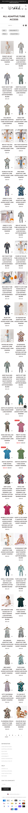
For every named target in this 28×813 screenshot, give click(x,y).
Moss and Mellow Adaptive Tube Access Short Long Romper (7, 437)
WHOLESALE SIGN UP (6, 761)
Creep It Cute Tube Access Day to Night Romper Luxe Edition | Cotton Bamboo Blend (21, 291)
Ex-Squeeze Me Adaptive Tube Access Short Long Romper (20, 320)
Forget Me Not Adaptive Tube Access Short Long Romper (7, 59)
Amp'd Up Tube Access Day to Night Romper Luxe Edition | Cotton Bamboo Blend (20, 380)
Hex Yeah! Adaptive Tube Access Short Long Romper (20, 146)
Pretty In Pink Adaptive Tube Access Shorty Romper (21, 437)
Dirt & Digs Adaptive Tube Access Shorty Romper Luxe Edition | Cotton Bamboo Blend (7, 491)
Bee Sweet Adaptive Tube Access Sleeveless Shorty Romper (7, 670)
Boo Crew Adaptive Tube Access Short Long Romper (20, 174)
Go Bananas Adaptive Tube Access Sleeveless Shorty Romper (7, 551)
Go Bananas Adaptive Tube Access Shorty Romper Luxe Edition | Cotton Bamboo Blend (20, 349)
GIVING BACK (4, 754)
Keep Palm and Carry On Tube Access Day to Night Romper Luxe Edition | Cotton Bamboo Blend (7, 381)
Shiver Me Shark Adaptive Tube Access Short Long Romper (7, 347)
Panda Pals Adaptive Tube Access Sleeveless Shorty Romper (21, 643)
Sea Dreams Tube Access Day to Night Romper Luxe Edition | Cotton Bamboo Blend (7, 614)
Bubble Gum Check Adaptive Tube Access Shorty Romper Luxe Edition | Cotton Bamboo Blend (7, 522)
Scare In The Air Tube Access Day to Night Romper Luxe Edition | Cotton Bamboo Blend (20, 260)
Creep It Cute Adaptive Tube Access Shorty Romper (7, 228)
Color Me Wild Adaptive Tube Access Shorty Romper (21, 724)
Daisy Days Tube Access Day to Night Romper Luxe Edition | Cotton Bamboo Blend (7, 91)
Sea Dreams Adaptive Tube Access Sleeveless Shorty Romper (7, 643)
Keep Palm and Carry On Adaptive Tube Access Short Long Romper (20, 90)
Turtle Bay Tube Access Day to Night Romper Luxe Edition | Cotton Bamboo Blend (20, 583)
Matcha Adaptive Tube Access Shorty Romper (21, 463)
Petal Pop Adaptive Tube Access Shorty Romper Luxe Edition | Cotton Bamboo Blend (20, 491)
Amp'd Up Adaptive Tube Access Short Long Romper (7, 409)
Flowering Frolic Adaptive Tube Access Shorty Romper (7, 724)
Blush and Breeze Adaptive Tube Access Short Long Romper (20, 410)
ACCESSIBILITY (5, 756)
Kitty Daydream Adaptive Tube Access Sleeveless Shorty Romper (7, 697)
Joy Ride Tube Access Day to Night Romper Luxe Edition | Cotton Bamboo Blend (20, 61)
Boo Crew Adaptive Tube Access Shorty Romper (21, 201)
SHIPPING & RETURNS (6, 749)
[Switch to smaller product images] (26, 25)
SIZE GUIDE (4, 776)
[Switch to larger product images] (23, 25)
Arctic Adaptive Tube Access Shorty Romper (7, 463)
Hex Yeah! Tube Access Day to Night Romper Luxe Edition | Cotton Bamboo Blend (7, 260)
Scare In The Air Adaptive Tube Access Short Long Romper (7, 174)
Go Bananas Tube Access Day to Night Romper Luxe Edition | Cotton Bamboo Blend (21, 553)
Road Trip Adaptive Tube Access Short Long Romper (20, 120)
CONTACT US (4, 768)
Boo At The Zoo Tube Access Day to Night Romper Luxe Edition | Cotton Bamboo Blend (20, 230)
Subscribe (6, 789)
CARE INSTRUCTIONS (6, 746)
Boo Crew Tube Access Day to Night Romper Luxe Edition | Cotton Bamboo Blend (7, 291)
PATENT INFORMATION (6, 758)
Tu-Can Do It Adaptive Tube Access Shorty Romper (21, 697)
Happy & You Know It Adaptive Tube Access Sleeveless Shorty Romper (21, 520)
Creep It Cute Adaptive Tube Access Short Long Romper (7, 201)
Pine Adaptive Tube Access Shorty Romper (21, 611)
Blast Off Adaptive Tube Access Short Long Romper (7, 320)
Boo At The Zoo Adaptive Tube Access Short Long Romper (7, 147)
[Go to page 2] (21, 735)
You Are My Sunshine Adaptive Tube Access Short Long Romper (7, 120)
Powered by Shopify (21, 797)
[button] (22, 9)
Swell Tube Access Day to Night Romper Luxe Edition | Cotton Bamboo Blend (7, 582)
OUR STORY (4, 751)
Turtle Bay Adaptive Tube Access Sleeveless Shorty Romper (21, 670)
